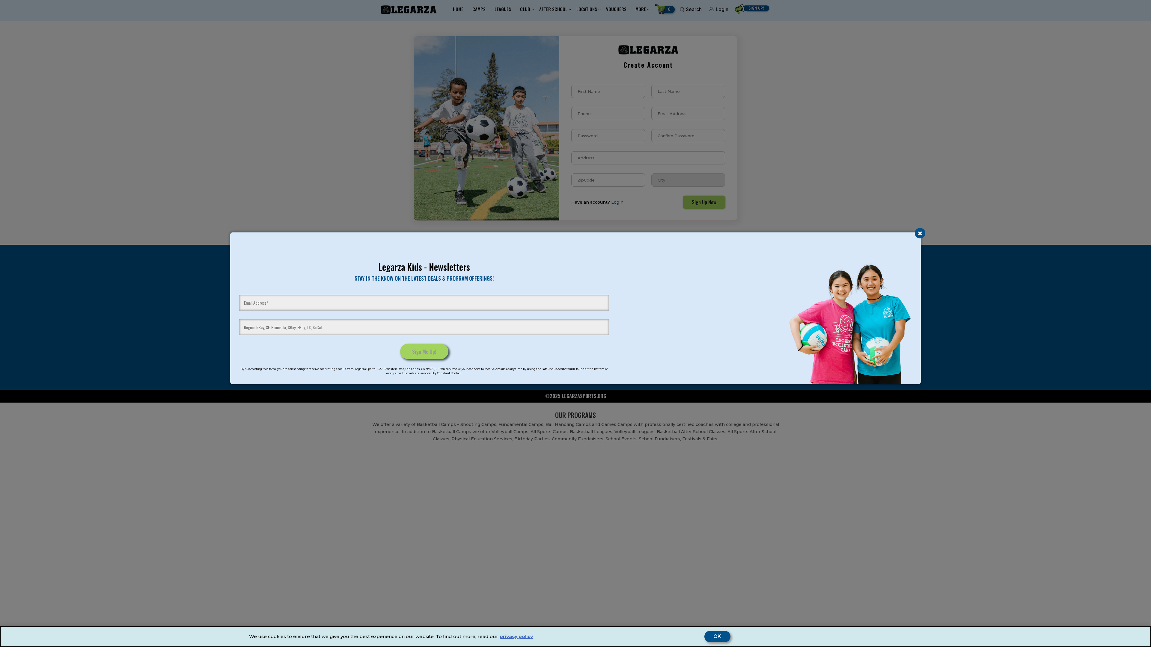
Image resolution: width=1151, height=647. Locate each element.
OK (717, 636)
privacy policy (516, 636)
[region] (575, 636)
